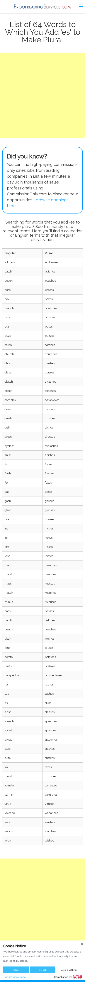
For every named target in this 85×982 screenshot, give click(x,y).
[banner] (42, 6)
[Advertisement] (42, 95)
